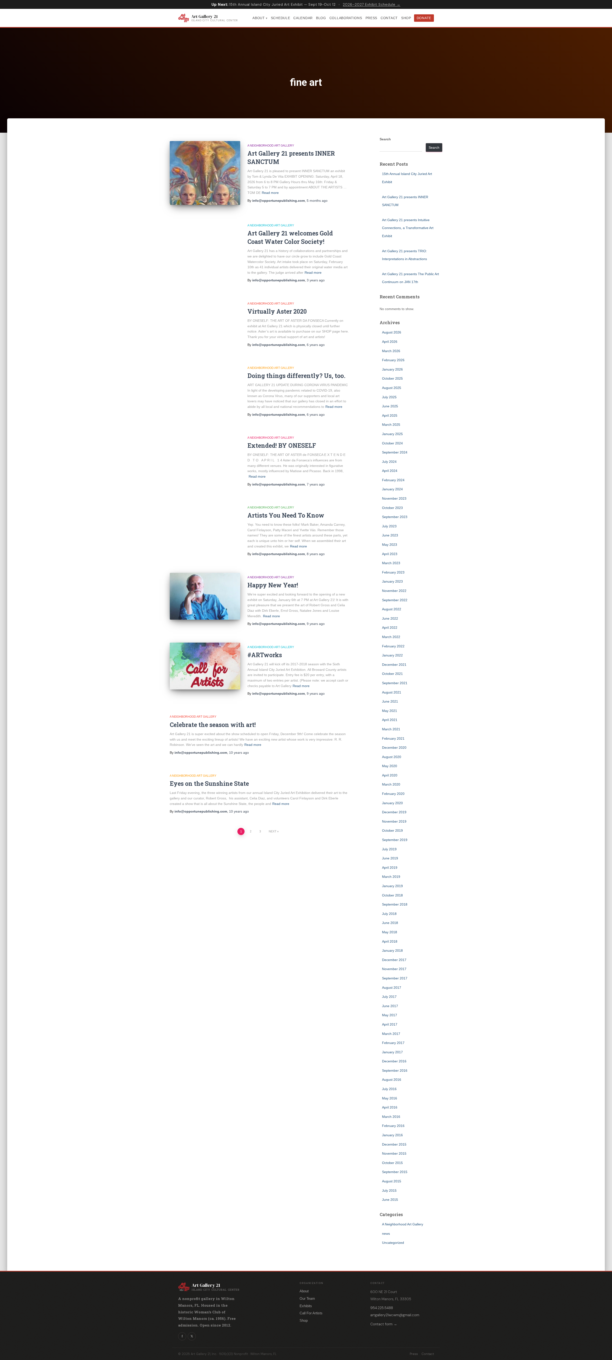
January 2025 (392, 434)
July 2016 (389, 1089)
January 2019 (392, 886)
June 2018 (390, 923)
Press (371, 18)
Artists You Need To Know (285, 515)
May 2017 (389, 1015)
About (258, 18)
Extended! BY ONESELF (281, 445)
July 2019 (389, 849)
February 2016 (393, 1126)
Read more (270, 193)
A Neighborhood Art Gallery (270, 145)
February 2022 (393, 646)
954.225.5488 (381, 1307)
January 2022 (392, 655)
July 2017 (389, 997)
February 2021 (393, 738)
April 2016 (389, 1107)
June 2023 (390, 535)
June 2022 (390, 618)
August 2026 (391, 332)
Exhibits (306, 1306)
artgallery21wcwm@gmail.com (394, 1315)
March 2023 (391, 563)
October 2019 (392, 830)
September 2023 (394, 517)
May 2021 (389, 711)
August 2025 (391, 388)
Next (272, 831)
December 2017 (394, 960)
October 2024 (392, 443)
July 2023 (389, 526)
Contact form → (383, 1324)
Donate (424, 18)
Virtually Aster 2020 (277, 311)
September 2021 (394, 683)
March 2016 (391, 1117)
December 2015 (394, 1144)
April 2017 (389, 1024)
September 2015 (394, 1172)
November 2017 (394, 969)
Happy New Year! (272, 585)
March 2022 (391, 637)
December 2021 (394, 664)
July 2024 (389, 462)
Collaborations (345, 18)
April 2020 (389, 775)
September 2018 (394, 904)
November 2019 (394, 821)
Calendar (303, 18)
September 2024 (394, 452)
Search (385, 139)
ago (317, 200)
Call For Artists (311, 1313)
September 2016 (394, 1070)
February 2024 (393, 480)
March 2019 (391, 877)
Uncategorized (393, 1243)
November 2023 (394, 498)
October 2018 (392, 895)
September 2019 (394, 840)
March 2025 (391, 424)
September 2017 (394, 978)
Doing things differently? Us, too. (296, 376)
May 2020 (389, 766)
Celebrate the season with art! (213, 725)
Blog (321, 18)
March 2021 (391, 729)
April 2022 (389, 627)
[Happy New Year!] (205, 596)
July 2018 (389, 914)
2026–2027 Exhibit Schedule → (371, 4)
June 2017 (390, 1006)
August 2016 (391, 1079)
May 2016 (389, 1098)
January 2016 (392, 1135)
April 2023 (389, 554)
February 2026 (393, 360)
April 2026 (389, 342)
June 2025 (390, 406)
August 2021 (391, 692)
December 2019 (394, 812)
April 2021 (389, 720)
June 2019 (390, 858)
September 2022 (394, 600)
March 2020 (391, 784)
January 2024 (392, 489)
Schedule (280, 18)
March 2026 (391, 351)
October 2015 (392, 1163)
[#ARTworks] (205, 666)
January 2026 (392, 369)
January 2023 (392, 581)
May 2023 (389, 544)
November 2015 (394, 1153)
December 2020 (394, 747)
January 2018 (392, 950)
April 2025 (389, 415)
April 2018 (389, 941)
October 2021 (392, 674)
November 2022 (394, 591)
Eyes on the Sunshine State (209, 783)
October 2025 (392, 378)
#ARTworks (264, 655)
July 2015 (389, 1190)
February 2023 (393, 572)
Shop (406, 18)
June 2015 (390, 1200)
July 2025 (389, 397)
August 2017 (391, 987)
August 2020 (391, 757)
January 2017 (392, 1052)
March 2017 (391, 1034)
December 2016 (394, 1061)
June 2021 (390, 701)
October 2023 (392, 508)
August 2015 (391, 1181)
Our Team (307, 1298)
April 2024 (389, 471)
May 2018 (389, 932)
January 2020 (392, 803)
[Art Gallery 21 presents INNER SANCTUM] (205, 173)
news (386, 1233)
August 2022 (391, 609)
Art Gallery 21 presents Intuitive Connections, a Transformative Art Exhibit (407, 228)
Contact (389, 18)
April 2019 (389, 867)
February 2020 (393, 794)
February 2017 (393, 1043)
